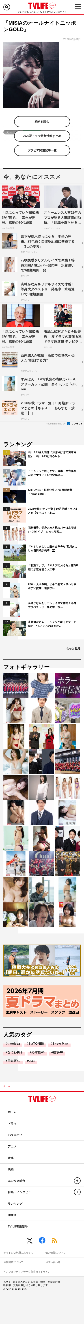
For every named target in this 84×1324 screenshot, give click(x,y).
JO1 (32, 1061)
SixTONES (36, 1043)
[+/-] (77, 1180)
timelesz (13, 1043)
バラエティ (15, 1135)
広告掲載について (13, 1262)
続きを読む (42, 121)
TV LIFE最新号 (18, 1226)
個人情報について (55, 1252)
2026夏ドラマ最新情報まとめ (42, 136)
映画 (11, 1169)
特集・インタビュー (21, 1192)
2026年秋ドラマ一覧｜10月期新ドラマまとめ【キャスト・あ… (53, 510)
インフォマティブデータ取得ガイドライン (27, 1271)
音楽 (11, 1158)
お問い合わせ (52, 1262)
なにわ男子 (15, 1052)
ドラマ (12, 1123)
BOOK (12, 1215)
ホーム (6, 1086)
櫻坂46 (58, 1052)
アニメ (12, 1146)
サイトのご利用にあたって (18, 1252)
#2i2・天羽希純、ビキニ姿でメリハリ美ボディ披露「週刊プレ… (52, 586)
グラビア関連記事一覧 (42, 150)
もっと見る (73, 648)
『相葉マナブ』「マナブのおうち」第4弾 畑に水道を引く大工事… (53, 567)
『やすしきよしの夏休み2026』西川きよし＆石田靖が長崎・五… (52, 548)
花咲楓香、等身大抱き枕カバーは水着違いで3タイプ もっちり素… (52, 529)
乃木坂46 (38, 1052)
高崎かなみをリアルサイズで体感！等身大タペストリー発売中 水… (52, 605)
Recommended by (56, 423)
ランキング (15, 1203)
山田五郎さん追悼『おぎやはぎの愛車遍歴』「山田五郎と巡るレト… (52, 454)
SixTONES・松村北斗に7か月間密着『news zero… (50, 491)
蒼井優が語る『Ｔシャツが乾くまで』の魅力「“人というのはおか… (52, 623)
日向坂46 (13, 1061)
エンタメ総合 (16, 1180)
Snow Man (60, 1043)
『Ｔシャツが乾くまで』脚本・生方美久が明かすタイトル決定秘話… (52, 473)
